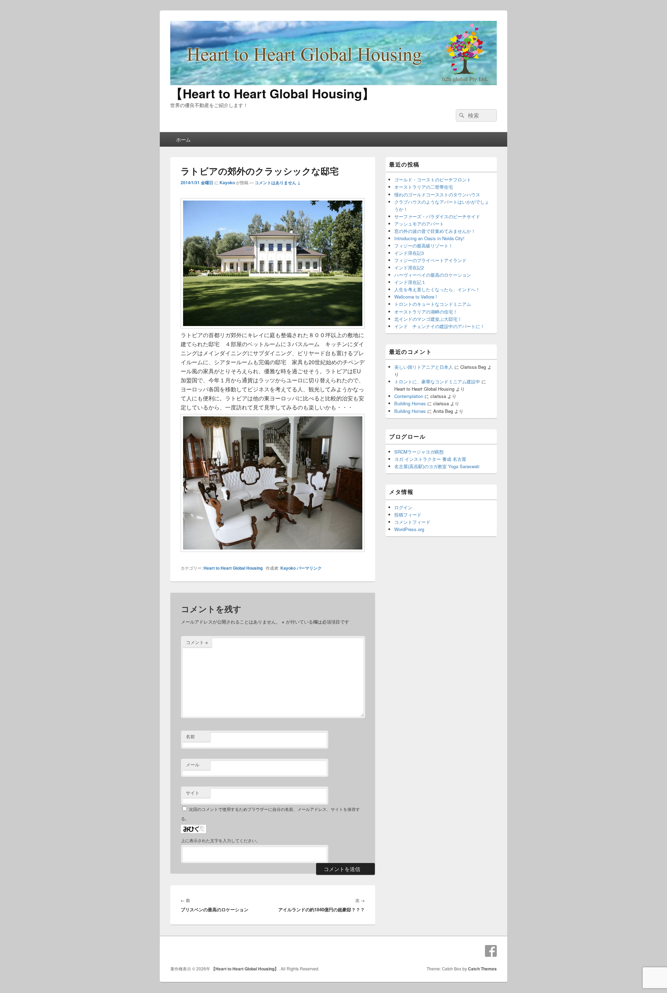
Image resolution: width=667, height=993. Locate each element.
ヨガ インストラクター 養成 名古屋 (430, 459)
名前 (190, 736)
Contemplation (408, 396)
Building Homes (410, 403)
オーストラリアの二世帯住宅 (423, 187)
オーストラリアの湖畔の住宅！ (426, 311)
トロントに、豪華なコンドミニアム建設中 (437, 381)
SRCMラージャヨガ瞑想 (419, 451)
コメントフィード (412, 522)
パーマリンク (309, 568)
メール (192, 764)
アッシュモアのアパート (419, 223)
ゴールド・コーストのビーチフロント (432, 179)
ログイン (403, 507)
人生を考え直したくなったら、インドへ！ (437, 289)
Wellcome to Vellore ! (415, 296)
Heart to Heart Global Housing (233, 568)
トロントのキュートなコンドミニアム (432, 304)
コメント (197, 642)
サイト (192, 792)
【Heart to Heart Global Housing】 (272, 93)
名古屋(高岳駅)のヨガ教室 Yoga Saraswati (436, 466)
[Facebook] (491, 951)
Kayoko (227, 182)
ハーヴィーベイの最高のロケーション (432, 274)
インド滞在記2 (409, 267)
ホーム (183, 139)
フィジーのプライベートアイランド (430, 260)
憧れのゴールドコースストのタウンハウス (437, 194)
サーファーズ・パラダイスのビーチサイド (437, 216)
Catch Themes (482, 969)
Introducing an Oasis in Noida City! (429, 238)
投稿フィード (407, 514)
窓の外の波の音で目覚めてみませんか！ (435, 231)
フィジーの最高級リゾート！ (423, 245)
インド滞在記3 (409, 253)
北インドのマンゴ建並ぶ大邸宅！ (428, 319)
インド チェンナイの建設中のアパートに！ (439, 326)
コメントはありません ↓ (277, 182)
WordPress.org (409, 529)
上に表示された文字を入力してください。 (220, 840)
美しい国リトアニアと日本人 (423, 367)
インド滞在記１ (410, 282)
